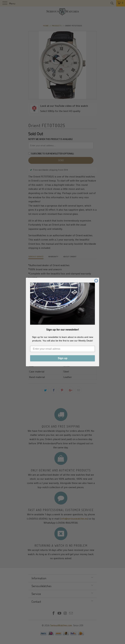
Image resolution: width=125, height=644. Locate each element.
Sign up (62, 358)
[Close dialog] (96, 280)
